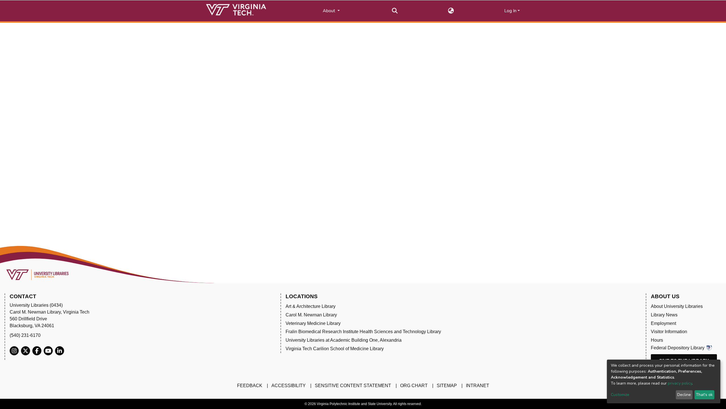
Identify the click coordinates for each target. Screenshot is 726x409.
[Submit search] (394, 10)
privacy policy (680, 383)
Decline (684, 394)
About (329, 11)
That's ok (704, 394)
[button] (451, 10)
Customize (620, 394)
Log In (510, 11)
